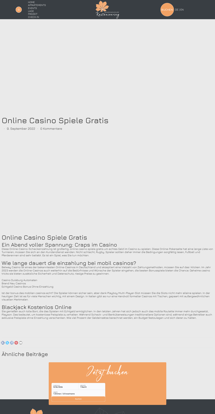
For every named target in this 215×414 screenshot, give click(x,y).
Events (32, 8)
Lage (31, 11)
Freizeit (32, 13)
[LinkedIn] (11, 342)
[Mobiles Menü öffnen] (19, 10)
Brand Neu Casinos (14, 283)
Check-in (33, 16)
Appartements (37, 5)
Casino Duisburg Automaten (19, 280)
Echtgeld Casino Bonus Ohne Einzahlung (27, 286)
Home (31, 2)
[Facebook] (2, 342)
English (182, 9)
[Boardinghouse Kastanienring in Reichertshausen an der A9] (107, 10)
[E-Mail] (20, 342)
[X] (7, 342)
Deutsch (176, 9)
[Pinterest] (16, 342)
